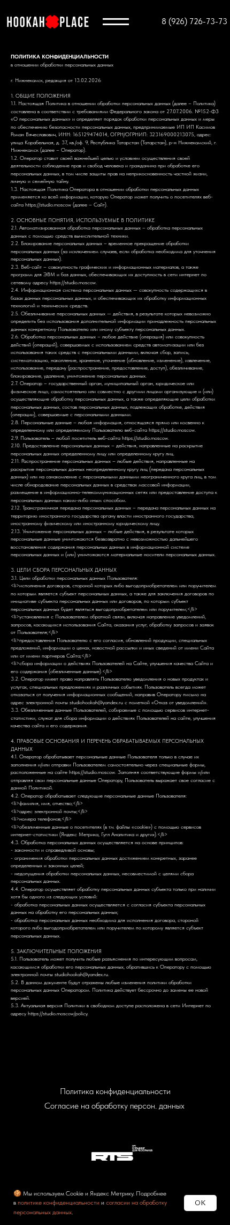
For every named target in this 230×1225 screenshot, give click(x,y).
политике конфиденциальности (58, 1202)
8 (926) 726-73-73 (194, 21)
